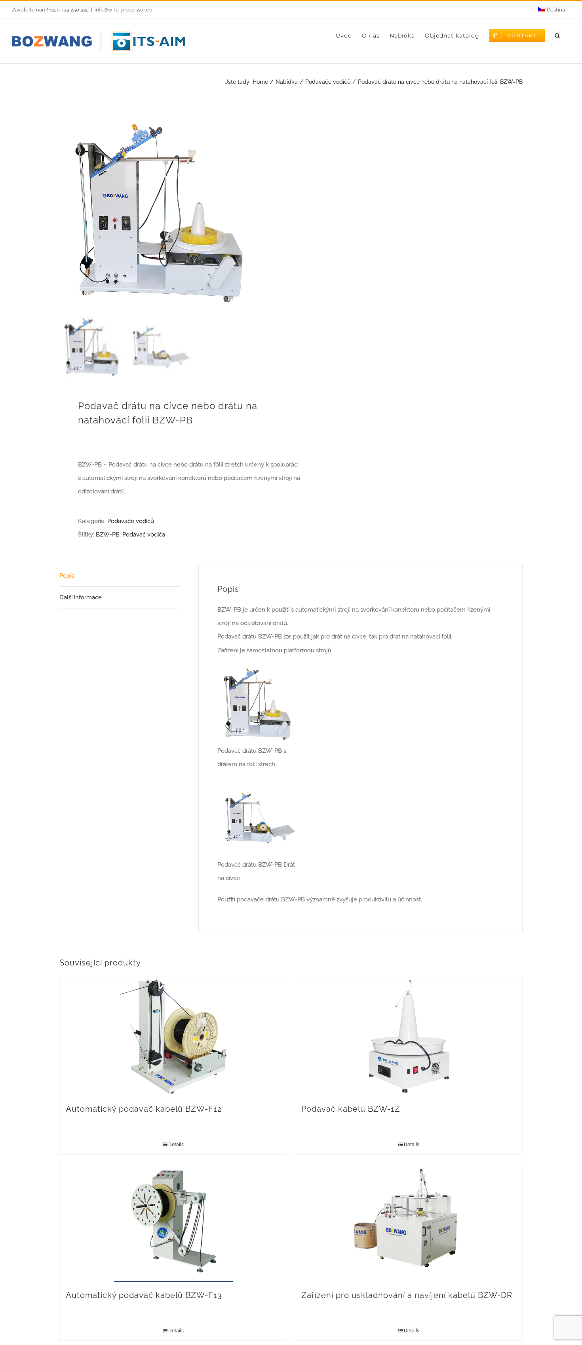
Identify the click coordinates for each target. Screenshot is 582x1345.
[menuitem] (551, 10)
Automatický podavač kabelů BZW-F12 (144, 1109)
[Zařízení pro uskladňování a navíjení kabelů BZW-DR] (408, 1222)
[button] (557, 35)
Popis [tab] (66, 575)
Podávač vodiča (143, 534)
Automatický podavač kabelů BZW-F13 (144, 1295)
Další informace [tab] (80, 597)
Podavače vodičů (130, 521)
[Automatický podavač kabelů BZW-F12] (173, 1036)
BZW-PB (108, 534)
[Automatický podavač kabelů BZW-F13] (173, 1222)
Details (176, 1144)
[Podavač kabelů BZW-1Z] (408, 1036)
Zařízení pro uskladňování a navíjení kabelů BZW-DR (406, 1295)
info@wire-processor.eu (123, 10)
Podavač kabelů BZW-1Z (350, 1109)
